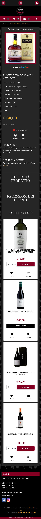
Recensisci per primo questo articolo (20, 29)
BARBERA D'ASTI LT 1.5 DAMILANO (20, 434)
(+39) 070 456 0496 (8, 483)
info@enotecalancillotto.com (11, 493)
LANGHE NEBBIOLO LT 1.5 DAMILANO (20, 311)
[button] (20, 48)
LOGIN (6, 165)
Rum (4, 24)
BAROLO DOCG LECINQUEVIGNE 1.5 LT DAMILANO (20, 374)
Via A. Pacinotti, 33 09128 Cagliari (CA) (15, 478)
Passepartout (28, 517)
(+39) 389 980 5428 (8, 485)
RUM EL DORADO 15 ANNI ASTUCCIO (20, 24)
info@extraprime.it (7, 495)
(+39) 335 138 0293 (8, 488)
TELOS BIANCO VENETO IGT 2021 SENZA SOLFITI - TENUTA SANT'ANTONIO (20, 251)
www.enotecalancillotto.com (27, 512)
